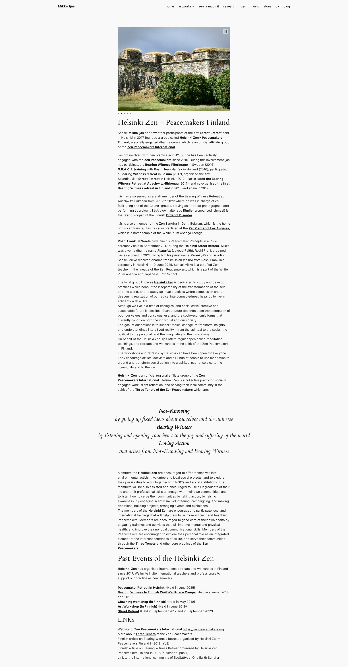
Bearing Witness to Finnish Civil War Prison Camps (157, 592)
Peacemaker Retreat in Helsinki (141, 587)
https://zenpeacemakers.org (203, 629)
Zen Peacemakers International (151, 147)
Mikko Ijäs (66, 6)
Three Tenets (146, 634)
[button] (121, 67)
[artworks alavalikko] (193, 6)
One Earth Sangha (205, 657)
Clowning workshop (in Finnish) (142, 602)
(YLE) (165, 643)
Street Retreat (128, 611)
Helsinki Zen (163, 282)
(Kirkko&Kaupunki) (174, 653)
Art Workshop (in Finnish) (137, 606)
